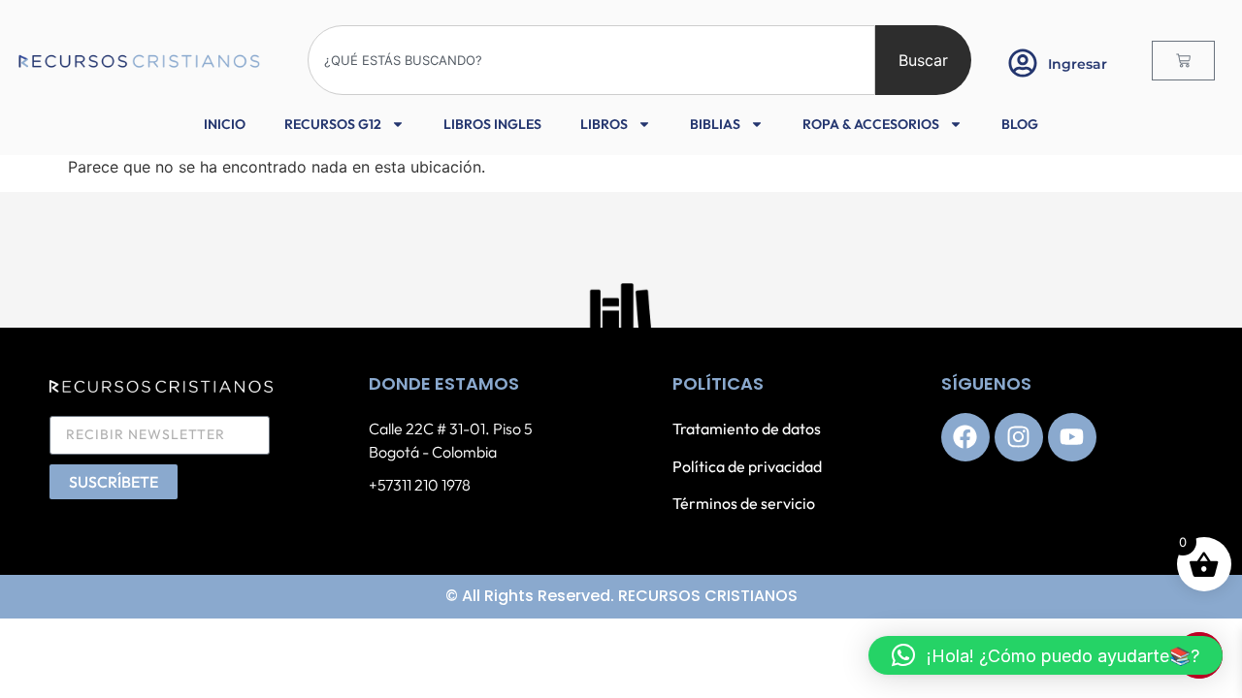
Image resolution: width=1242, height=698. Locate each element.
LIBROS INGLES (492, 124)
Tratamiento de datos (746, 428)
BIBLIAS (715, 124)
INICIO (224, 124)
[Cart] (1183, 60)
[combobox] (591, 60)
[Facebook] (965, 437)
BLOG (1019, 124)
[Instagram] (1019, 437)
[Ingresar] (1022, 63)
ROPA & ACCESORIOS (870, 124)
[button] (1045, 655)
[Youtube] (1072, 437)
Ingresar (1077, 64)
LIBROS (604, 124)
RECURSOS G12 (332, 124)
